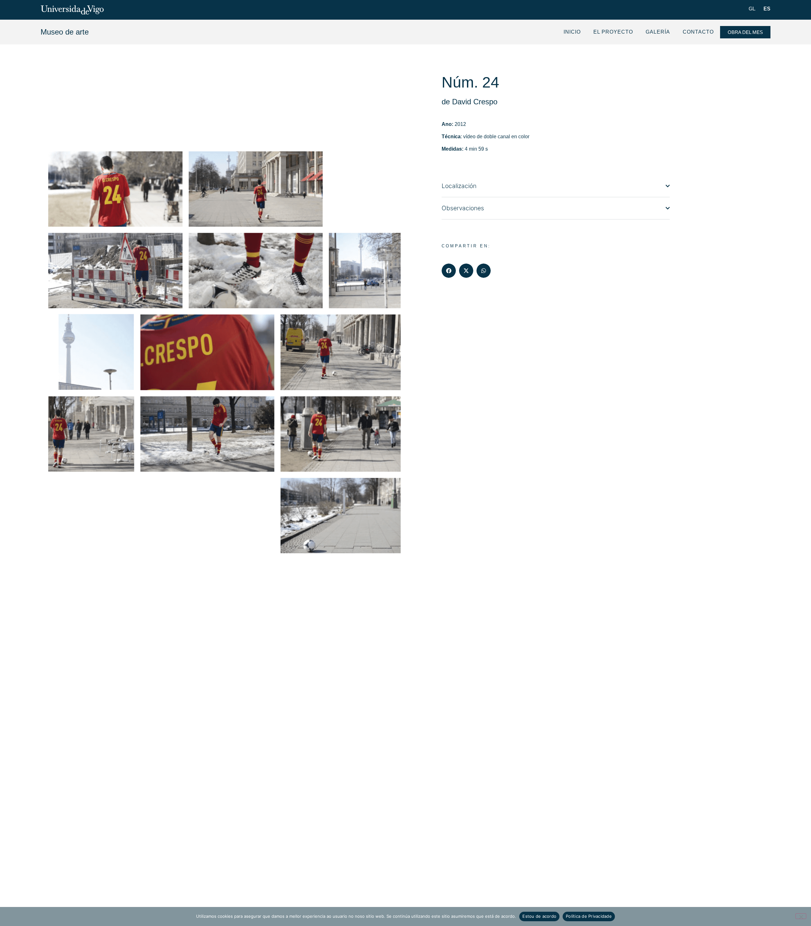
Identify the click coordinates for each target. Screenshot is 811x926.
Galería (658, 32)
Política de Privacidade (589, 916)
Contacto (698, 32)
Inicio (572, 32)
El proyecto (613, 32)
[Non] (800, 916)
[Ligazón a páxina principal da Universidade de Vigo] (72, 10)
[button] (449, 271)
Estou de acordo (539, 916)
